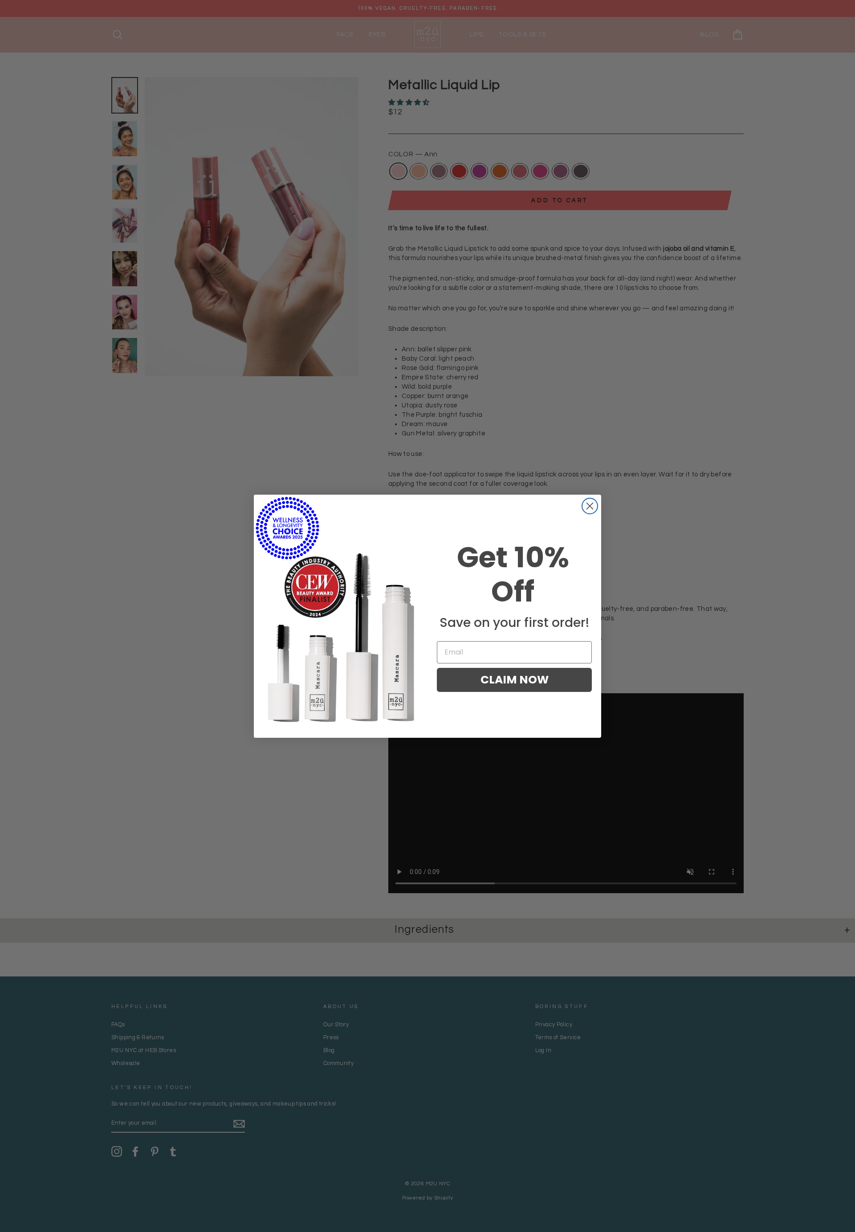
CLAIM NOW (514, 679)
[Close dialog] (590, 506)
